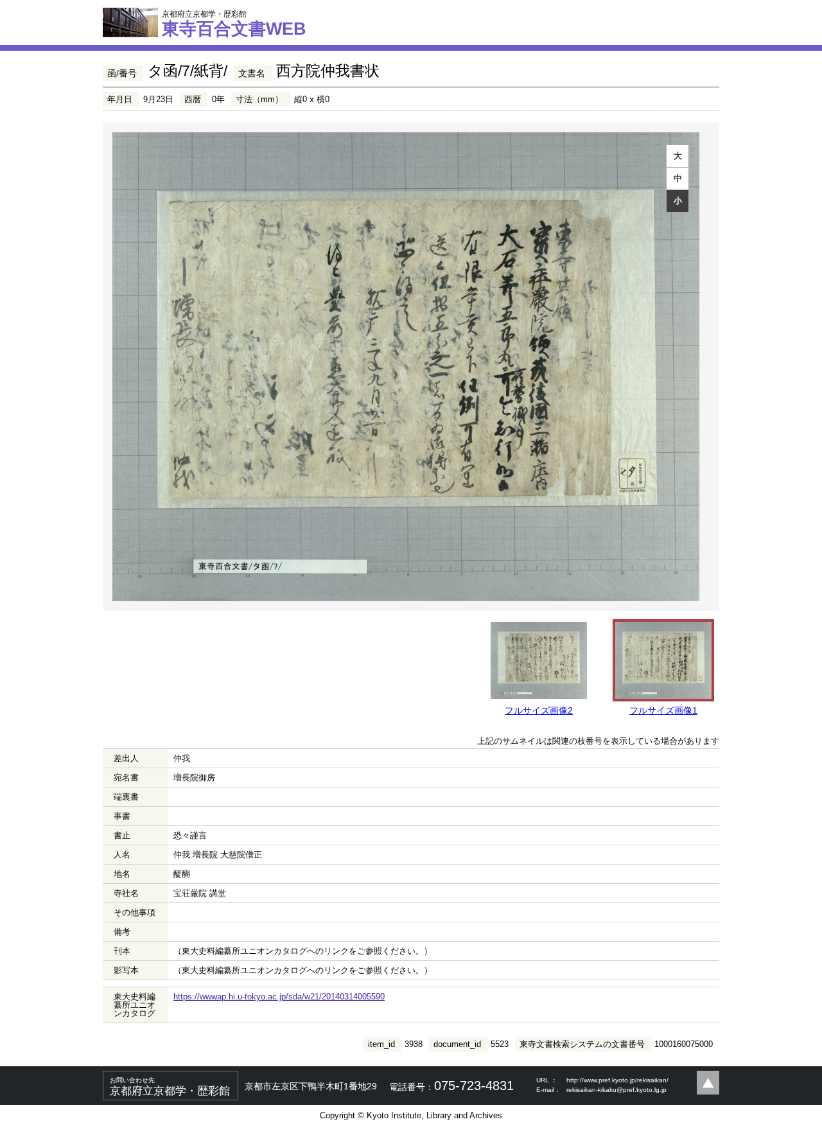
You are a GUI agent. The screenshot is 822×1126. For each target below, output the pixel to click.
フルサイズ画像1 (663, 710)
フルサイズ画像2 (539, 710)
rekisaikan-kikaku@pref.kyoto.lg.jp (616, 1089)
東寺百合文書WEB (234, 24)
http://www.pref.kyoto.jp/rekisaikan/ (617, 1080)
